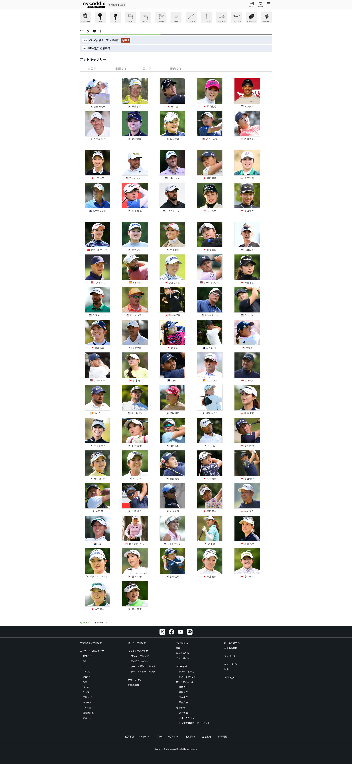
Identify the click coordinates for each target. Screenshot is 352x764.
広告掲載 (222, 736)
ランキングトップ (139, 656)
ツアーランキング (187, 676)
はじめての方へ (232, 642)
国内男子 (148, 68)
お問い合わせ (230, 677)
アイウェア (88, 707)
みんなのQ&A (182, 653)
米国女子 (121, 68)
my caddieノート (184, 642)
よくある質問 (230, 648)
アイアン (87, 671)
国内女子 (176, 68)
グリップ (87, 697)
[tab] (93, 69)
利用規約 (190, 736)
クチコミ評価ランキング (143, 666)
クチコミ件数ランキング (143, 671)
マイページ (229, 656)
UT (84, 666)
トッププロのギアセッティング (194, 722)
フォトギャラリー (188, 717)
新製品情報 (133, 684)
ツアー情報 (181, 666)
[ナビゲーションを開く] (268, 4)
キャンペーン (230, 664)
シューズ (87, 702)
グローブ (87, 717)
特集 (226, 669)
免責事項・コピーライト (137, 736)
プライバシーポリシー (168, 736)
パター (86, 681)
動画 (178, 648)
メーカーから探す (137, 642)
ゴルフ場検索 (182, 658)
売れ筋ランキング (139, 661)
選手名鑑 (183, 712)
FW (84, 661)
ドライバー (88, 656)
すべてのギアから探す (91, 642)
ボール (86, 686)
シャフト (87, 692)
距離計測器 (88, 712)
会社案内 (206, 736)
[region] (176, 18)
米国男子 (93, 68)
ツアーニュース (186, 671)
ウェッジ (87, 676)
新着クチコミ (134, 679)
